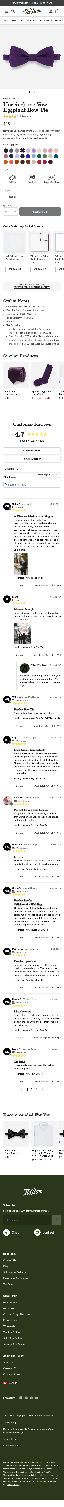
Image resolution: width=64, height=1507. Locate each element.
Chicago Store (11, 1374)
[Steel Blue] (33, 156)
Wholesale (9, 1326)
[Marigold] (5, 161)
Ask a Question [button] (33, 459)
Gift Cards (9, 1308)
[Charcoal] (11, 150)
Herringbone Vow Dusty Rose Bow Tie (31, 869)
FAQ (5, 1266)
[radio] (12, 179)
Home (5, 98)
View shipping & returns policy (32, 287)
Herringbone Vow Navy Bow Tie (28, 718)
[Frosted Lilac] (28, 150)
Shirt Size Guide (12, 1338)
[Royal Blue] (28, 156)
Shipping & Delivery (14, 1272)
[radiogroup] (32, 179)
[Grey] (16, 150)
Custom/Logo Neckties (16, 1314)
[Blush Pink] (39, 150)
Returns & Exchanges (15, 1278)
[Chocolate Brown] (22, 161)
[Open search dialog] (13, 11)
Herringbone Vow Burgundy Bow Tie (30, 825)
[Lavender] (33, 150)
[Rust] (16, 161)
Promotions (10, 1320)
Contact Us (9, 1260)
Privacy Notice (10, 1445)
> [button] (42, 1089)
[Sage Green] (50, 156)
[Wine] (50, 161)
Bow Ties (15, 98)
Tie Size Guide (11, 1332)
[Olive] (44, 156)
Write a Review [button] (33, 450)
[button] (29, 92)
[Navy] (22, 156)
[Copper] (28, 161)
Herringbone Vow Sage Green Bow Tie (31, 778)
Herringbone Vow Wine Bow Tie (28, 647)
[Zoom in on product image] (32, 57)
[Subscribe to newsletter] (56, 1220)
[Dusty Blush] (44, 150)
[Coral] (11, 161)
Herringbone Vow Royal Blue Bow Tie (31, 930)
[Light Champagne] (33, 161)
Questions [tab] (9, 469)
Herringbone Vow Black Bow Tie (29, 578)
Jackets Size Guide (14, 1344)
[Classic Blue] (11, 156)
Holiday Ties (10, 1302)
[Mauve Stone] (55, 150)
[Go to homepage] (32, 11)
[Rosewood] (5, 156)
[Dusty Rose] (50, 150)
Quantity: (8, 205)
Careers (7, 1368)
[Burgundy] (44, 161)
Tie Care (8, 1284)
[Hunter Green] (39, 156)
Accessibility (9, 1422)
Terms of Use (9, 1439)
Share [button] (20, 585)
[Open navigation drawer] (6, 11)
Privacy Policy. (13, 1484)
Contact (48, 1232)
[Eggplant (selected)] (22, 150)
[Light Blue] (16, 156)
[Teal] (55, 156)
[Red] (39, 161)
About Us (8, 1362)
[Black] (5, 150)
